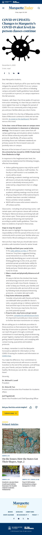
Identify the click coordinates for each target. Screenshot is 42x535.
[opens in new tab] (10, 2)
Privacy (34, 515)
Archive (10, 512)
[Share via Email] (18, 73)
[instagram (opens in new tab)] (18, 519)
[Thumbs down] (36, 407)
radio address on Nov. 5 (19, 251)
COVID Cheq (6, 356)
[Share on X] (9, 73)
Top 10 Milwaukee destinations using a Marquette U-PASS (29, 484)
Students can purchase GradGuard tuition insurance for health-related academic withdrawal (10, 486)
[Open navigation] (3, 8)
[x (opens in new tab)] (23, 519)
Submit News (30, 512)
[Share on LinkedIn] (14, 73)
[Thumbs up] (30, 407)
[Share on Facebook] (4, 73)
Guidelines (19, 512)
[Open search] (39, 8)
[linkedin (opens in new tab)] (28, 519)
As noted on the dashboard (19, 119)
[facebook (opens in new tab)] (14, 519)
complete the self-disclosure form (26, 315)
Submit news (9, 413)
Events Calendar (8, 515)
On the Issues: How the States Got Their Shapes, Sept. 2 (20, 460)
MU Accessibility (22, 515)
